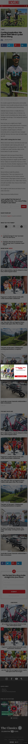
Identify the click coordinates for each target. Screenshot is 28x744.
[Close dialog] (26, 365)
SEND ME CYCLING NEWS (20, 376)
